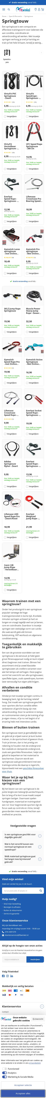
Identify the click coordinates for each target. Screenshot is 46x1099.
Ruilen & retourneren (13, 910)
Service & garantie (11, 913)
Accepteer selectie (23, 1085)
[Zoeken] (8, 9)
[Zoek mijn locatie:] (33, 9)
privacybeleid (35, 1063)
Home (4, 16)
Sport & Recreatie (15, 16)
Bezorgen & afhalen (12, 907)
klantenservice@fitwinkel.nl (16, 935)
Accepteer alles (23, 1093)
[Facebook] (3, 976)
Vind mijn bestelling (12, 904)
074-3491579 (10, 932)
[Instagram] (7, 976)
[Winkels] (35, 9)
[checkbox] (10, 1068)
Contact (5, 1012)
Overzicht (39, 1019)
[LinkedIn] (11, 976)
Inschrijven (35, 959)
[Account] (39, 9)
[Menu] (3, 9)
